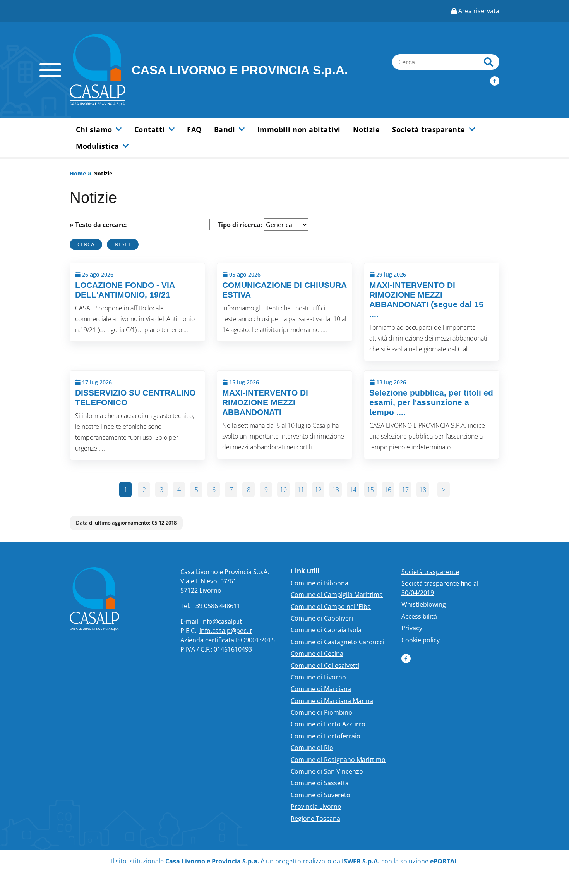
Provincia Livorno (316, 806)
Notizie (366, 129)
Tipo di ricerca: (240, 224)
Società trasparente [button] (429, 129)
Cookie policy (420, 640)
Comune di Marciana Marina (332, 701)
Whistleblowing (423, 604)
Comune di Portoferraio (325, 736)
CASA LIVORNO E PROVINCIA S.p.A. (240, 70)
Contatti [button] (150, 129)
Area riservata (478, 11)
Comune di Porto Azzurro (328, 724)
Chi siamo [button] (95, 129)
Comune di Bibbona (319, 583)
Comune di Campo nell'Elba (331, 606)
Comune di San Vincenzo (327, 771)
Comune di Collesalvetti (325, 665)
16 (387, 489)
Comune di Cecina (317, 653)
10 (283, 489)
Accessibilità (419, 616)
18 (422, 489)
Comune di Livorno (318, 677)
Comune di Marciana (321, 689)
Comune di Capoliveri (322, 618)
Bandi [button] (225, 129)
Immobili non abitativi (299, 129)
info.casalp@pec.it (225, 630)
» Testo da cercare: (98, 224)
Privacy (411, 628)
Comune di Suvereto (320, 795)
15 (370, 489)
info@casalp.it (221, 621)
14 (353, 489)
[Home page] (97, 70)
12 (318, 489)
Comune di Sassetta (320, 783)
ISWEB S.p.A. (361, 861)
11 (300, 489)
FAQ (194, 129)
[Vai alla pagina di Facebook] (494, 80)
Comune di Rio (312, 747)
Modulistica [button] (98, 146)
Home (78, 173)
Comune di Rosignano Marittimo (338, 759)
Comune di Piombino (321, 712)
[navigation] (50, 69)
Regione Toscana (315, 818)
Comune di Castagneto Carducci (337, 642)
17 (405, 489)
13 (335, 489)
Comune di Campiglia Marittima (337, 594)
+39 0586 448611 (216, 606)
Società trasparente (430, 572)
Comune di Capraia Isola (326, 630)
